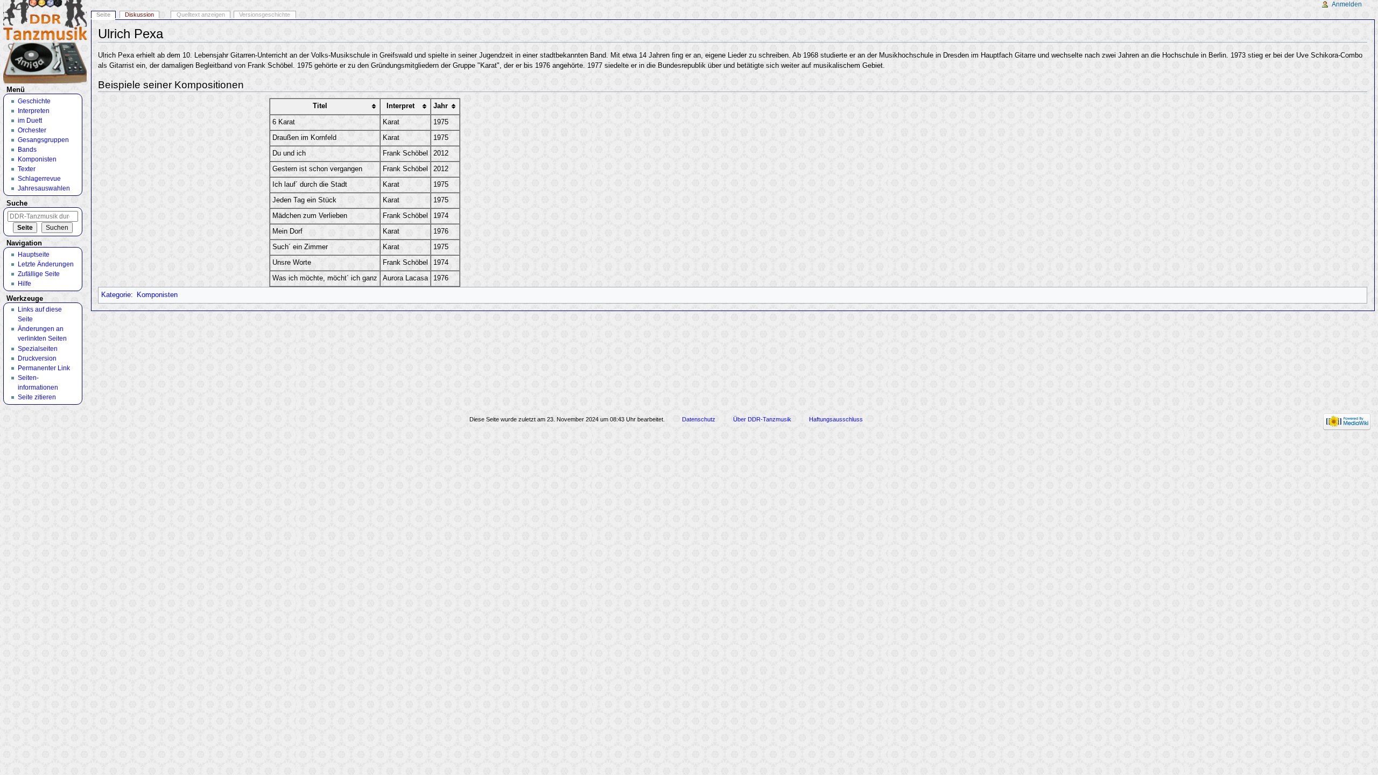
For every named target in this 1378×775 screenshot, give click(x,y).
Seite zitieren (37, 397)
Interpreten (34, 111)
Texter (27, 169)
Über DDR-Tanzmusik (762, 419)
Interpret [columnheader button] (400, 106)
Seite (103, 14)
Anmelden (1347, 4)
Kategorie (116, 295)
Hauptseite (34, 254)
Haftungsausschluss (836, 419)
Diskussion (139, 14)
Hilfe (24, 283)
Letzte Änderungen (46, 264)
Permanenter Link (44, 368)
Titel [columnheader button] (320, 106)
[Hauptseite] (45, 41)
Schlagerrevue (39, 178)
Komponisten (157, 295)
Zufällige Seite (39, 274)
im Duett (30, 120)
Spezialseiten (38, 349)
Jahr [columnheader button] (440, 106)
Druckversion (37, 358)
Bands (27, 149)
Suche (16, 203)
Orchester (32, 130)
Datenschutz (698, 419)
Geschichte (34, 101)
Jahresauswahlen (44, 188)
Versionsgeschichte (264, 14)
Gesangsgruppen (43, 140)
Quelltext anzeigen (201, 14)
